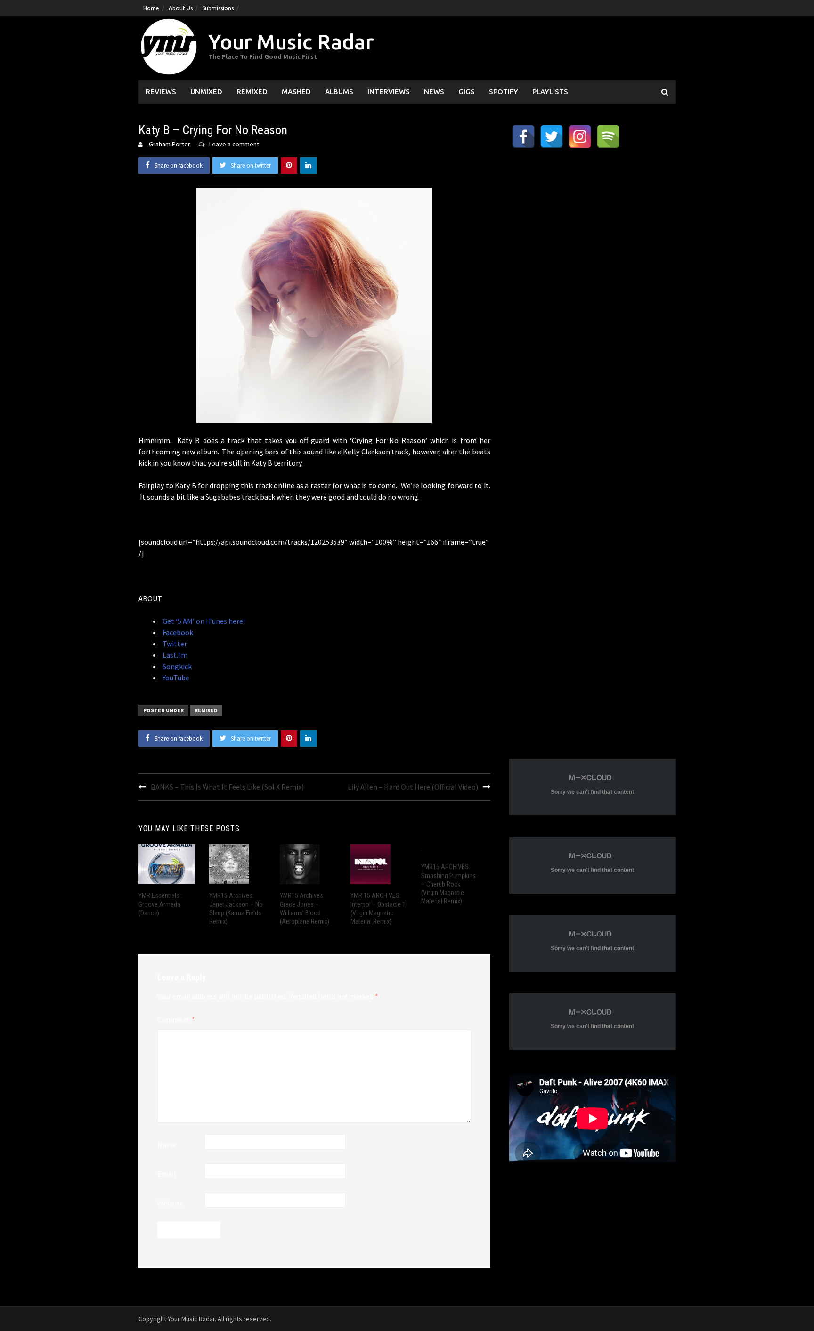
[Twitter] (551, 136)
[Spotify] (608, 136)
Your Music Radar (291, 41)
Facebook (177, 632)
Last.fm (174, 655)
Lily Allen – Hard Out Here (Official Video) (413, 786)
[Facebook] (523, 136)
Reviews (161, 92)
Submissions (218, 8)
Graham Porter (169, 144)
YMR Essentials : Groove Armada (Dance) (160, 904)
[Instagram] (580, 136)
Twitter (174, 643)
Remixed (252, 92)
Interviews (388, 92)
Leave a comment (234, 144)
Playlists (550, 92)
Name (167, 1144)
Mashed (296, 92)
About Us (181, 8)
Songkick (176, 666)
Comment (176, 1019)
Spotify (503, 92)
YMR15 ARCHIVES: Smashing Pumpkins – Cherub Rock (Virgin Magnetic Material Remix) (448, 884)
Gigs (466, 92)
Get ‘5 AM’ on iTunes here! (203, 621)
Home (151, 8)
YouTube (175, 677)
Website (170, 1203)
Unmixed (206, 92)
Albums (339, 92)
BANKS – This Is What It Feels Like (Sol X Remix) (227, 786)
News (434, 92)
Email (166, 1173)
